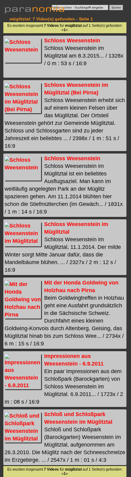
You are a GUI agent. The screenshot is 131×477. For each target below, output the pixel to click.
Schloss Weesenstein (72, 40)
